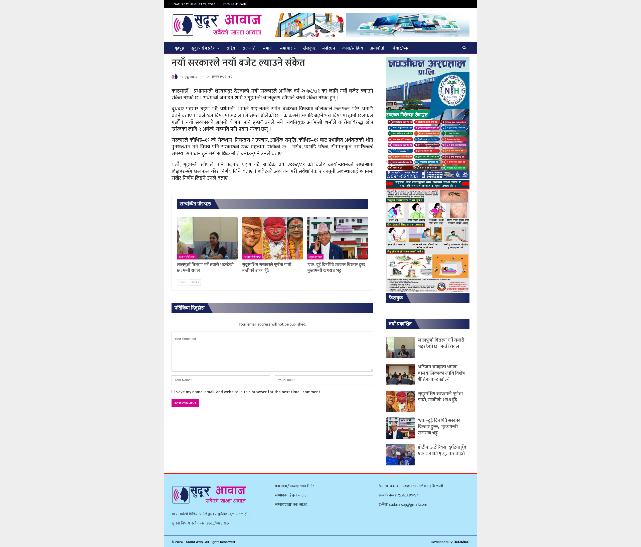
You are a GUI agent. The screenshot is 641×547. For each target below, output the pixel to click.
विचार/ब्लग (400, 48)
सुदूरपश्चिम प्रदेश (203, 48)
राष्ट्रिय (230, 48)
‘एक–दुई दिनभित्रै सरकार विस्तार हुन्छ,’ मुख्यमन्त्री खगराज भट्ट (439, 427)
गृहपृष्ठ (179, 48)
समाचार (286, 48)
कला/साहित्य (352, 48)
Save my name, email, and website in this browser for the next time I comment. (248, 392)
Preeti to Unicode (234, 4)
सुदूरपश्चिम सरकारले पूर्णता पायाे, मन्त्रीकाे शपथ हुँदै (440, 397)
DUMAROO (461, 542)
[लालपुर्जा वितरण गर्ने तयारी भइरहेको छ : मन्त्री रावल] (207, 238)
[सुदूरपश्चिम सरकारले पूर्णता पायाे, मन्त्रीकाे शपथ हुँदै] (272, 238)
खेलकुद (309, 48)
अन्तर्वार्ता (377, 48)
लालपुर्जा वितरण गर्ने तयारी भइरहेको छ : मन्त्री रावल (441, 343)
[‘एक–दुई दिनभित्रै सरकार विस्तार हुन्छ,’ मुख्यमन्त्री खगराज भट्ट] (337, 238)
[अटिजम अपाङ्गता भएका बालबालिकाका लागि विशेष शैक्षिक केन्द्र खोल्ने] (400, 374)
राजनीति (248, 48)
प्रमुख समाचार (315, 257)
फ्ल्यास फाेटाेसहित (187, 257)
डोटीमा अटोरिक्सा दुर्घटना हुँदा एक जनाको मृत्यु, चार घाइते (442, 450)
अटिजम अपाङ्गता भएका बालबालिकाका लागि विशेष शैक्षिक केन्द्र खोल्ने (441, 373)
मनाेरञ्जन (328, 48)
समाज (267, 48)
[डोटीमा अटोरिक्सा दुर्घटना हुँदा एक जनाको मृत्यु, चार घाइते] (400, 454)
